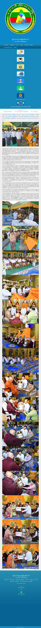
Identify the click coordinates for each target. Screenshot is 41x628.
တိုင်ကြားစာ (31, 45)
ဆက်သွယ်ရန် (26, 45)
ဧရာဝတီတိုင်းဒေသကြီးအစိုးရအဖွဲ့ (20, 579)
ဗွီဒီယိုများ (15, 47)
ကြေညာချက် (32, 579)
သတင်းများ (27, 579)
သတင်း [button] (17, 45)
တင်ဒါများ (21, 45)
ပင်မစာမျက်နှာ (6, 45)
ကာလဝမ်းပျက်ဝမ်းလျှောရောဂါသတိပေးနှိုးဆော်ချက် (18, 111)
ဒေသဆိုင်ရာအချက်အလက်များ (8, 47)
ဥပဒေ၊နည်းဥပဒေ (12, 45)
